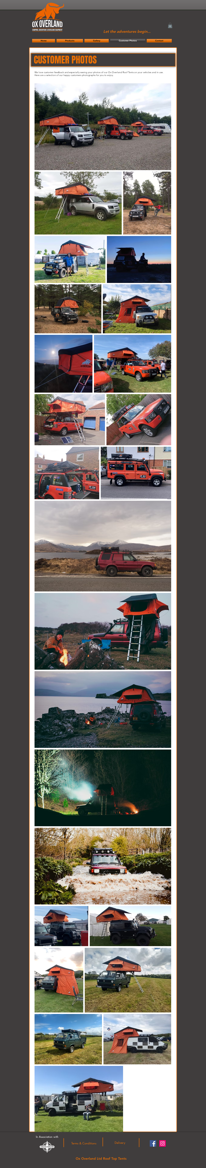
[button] (170, 25)
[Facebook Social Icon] (153, 1143)
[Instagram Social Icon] (162, 1143)
